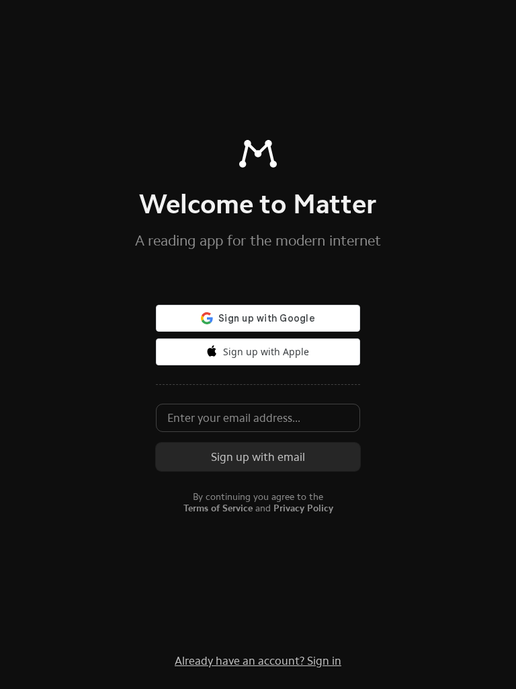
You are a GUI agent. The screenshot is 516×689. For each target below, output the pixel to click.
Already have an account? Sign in (258, 660)
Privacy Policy (303, 508)
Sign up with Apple (266, 351)
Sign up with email (258, 457)
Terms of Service (218, 508)
